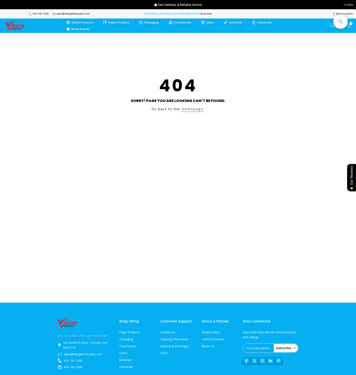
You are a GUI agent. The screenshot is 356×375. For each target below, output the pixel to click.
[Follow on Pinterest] (278, 360)
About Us (208, 346)
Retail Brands (80, 29)
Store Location (344, 13)
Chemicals (264, 22)
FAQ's (164, 353)
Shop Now (206, 13)
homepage (192, 109)
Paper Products (118, 22)
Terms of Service (213, 339)
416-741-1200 (41, 13)
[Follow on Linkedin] (270, 360)
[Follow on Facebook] (246, 360)
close (8, 4)
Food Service (182, 22)
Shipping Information (174, 339)
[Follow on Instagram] (262, 360)
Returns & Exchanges (174, 346)
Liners (210, 22)
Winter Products (82, 22)
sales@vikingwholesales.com (73, 13)
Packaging (151, 22)
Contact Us (167, 332)
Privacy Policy (211, 332)
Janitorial (235, 22)
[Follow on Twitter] (254, 360)
